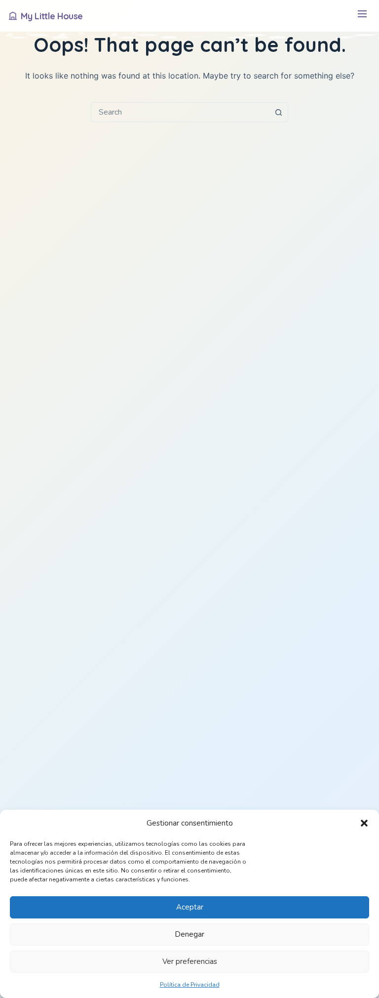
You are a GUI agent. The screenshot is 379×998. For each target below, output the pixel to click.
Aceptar (189, 907)
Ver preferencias (189, 961)
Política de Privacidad (190, 985)
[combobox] (180, 112)
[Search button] (278, 112)
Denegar (189, 934)
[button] (364, 823)
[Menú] (362, 16)
